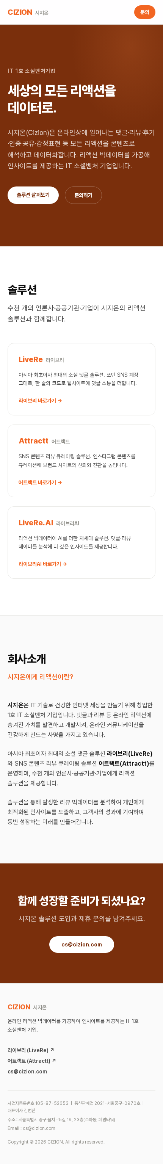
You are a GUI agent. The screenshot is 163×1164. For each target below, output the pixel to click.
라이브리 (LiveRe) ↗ (31, 1050)
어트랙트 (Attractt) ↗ (32, 1061)
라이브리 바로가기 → (40, 401)
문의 (144, 12)
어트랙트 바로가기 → (40, 482)
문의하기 (83, 195)
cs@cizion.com (81, 945)
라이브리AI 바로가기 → (43, 564)
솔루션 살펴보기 (33, 195)
